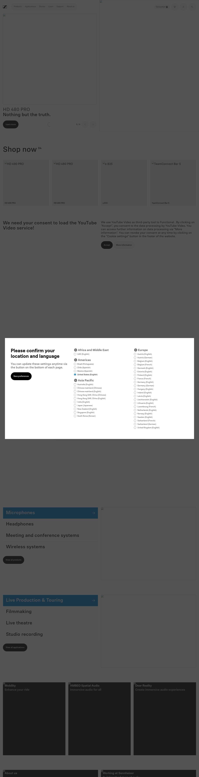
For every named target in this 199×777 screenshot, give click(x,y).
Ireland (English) (144, 393)
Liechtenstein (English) (147, 400)
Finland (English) (144, 375)
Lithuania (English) (145, 403)
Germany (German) (145, 386)
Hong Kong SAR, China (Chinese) (91, 395)
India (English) (83, 402)
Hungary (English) (145, 389)
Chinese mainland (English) (89, 392)
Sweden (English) (145, 417)
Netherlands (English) (146, 410)
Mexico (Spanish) (84, 371)
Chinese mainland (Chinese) (89, 388)
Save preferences (21, 376)
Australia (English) (85, 385)
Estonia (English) (144, 372)
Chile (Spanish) (83, 368)
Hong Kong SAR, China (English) (91, 399)
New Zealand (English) (87, 409)
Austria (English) (144, 354)
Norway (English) (144, 414)
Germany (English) (145, 382)
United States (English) (87, 375)
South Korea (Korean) (86, 416)
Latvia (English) (144, 396)
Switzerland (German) (146, 424)
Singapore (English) (85, 413)
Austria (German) (144, 358)
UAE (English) (83, 354)
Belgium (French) (144, 365)
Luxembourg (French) (146, 407)
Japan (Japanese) (85, 406)
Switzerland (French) (146, 421)
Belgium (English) (145, 361)
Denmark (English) (145, 368)
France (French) (144, 379)
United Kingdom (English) (148, 428)
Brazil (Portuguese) (85, 364)
